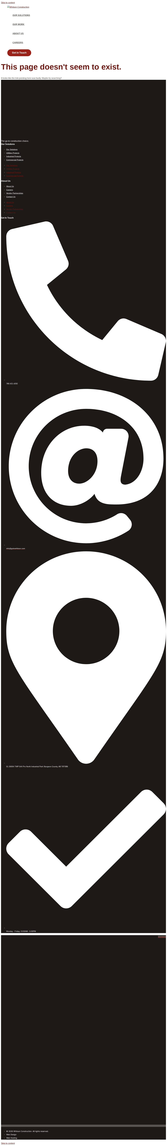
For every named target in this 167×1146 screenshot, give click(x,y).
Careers (9, 190)
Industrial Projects (13, 156)
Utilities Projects (12, 153)
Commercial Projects (14, 160)
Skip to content (8, 3)
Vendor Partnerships (14, 193)
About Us (10, 186)
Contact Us (10, 197)
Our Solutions (11, 149)
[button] (19, 52)
